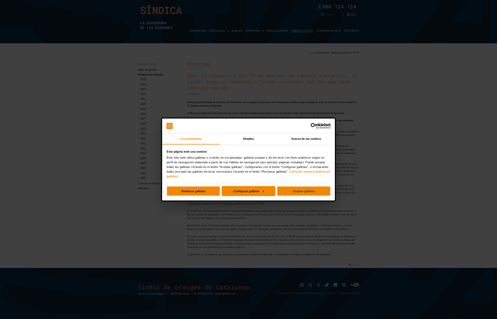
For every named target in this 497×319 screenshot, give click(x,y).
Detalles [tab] (248, 138)
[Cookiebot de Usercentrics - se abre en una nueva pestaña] (314, 126)
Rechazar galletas (193, 191)
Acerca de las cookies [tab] (306, 138)
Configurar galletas (246, 191)
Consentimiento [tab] (191, 138)
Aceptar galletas (304, 191)
